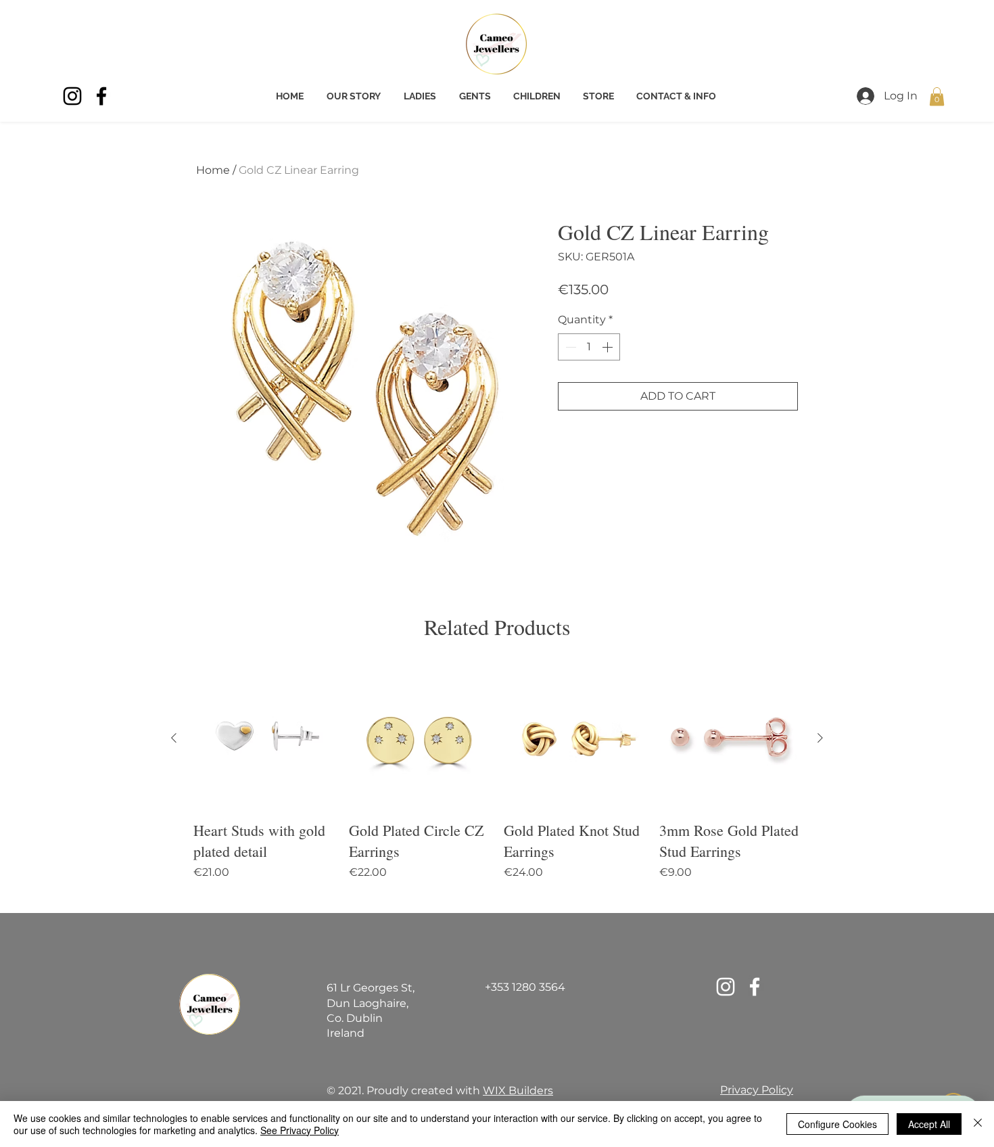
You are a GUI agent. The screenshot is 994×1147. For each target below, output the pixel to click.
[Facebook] (101, 96)
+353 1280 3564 (525, 987)
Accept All (929, 1124)
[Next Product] (820, 738)
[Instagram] (72, 96)
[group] (497, 784)
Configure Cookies (837, 1124)
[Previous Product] (174, 738)
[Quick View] (264, 739)
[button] (937, 96)
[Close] (978, 1124)
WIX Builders (518, 1090)
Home (213, 170)
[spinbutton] (589, 347)
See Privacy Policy (299, 1130)
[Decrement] (569, 347)
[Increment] (608, 347)
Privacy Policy (756, 1089)
